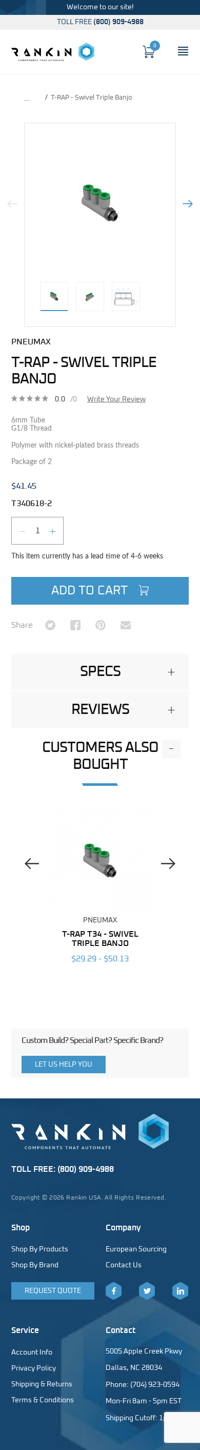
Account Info (31, 1352)
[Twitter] (147, 1291)
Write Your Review (116, 399)
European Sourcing (136, 1249)
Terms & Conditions (42, 1400)
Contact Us (124, 1265)
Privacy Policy (33, 1368)
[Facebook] (114, 1291)
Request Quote (53, 1290)
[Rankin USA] (52, 51)
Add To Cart (91, 591)
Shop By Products (39, 1249)
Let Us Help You (63, 1064)
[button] (100, 671)
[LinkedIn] (180, 1291)
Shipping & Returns (41, 1384)
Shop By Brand (34, 1265)
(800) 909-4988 (118, 22)
